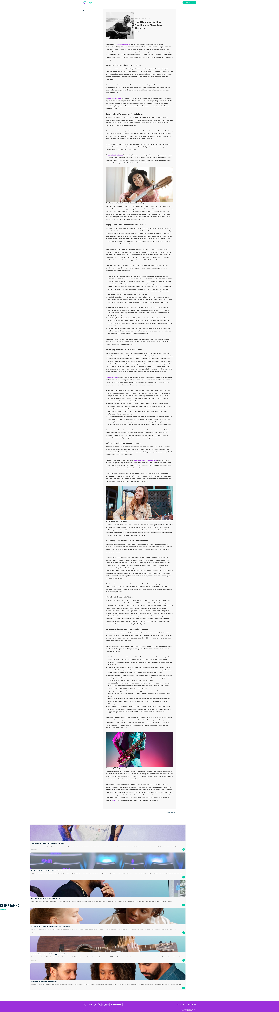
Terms (84, 1010)
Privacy (87, 1010)
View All (2, 909)
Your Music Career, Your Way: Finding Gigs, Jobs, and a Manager (50, 954)
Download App (189, 2)
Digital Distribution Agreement (106, 1010)
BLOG (175, 1004)
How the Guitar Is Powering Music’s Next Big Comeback (47, 843)
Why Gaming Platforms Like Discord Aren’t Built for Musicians (49, 871)
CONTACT (184, 1004)
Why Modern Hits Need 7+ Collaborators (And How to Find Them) (50, 926)
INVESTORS (179, 1004)
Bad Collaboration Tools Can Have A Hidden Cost (45, 898)
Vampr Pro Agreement (94, 1010)
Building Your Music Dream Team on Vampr (44, 981)
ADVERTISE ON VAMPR (191, 1004)
